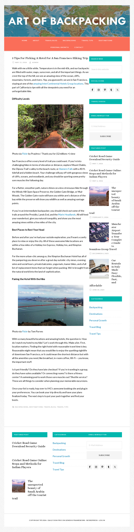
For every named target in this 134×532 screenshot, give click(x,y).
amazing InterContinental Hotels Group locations (58, 83)
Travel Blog (50, 407)
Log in (102, 520)
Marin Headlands (67, 214)
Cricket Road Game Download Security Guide (104, 158)
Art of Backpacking (67, 21)
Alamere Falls (66, 168)
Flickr (25, 153)
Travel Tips (62, 407)
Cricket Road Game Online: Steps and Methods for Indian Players (105, 173)
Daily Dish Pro (55, 520)
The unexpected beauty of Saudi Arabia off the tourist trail (29, 489)
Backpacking (21, 407)
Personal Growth (98, 320)
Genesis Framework (75, 520)
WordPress (92, 520)
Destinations (36, 407)
